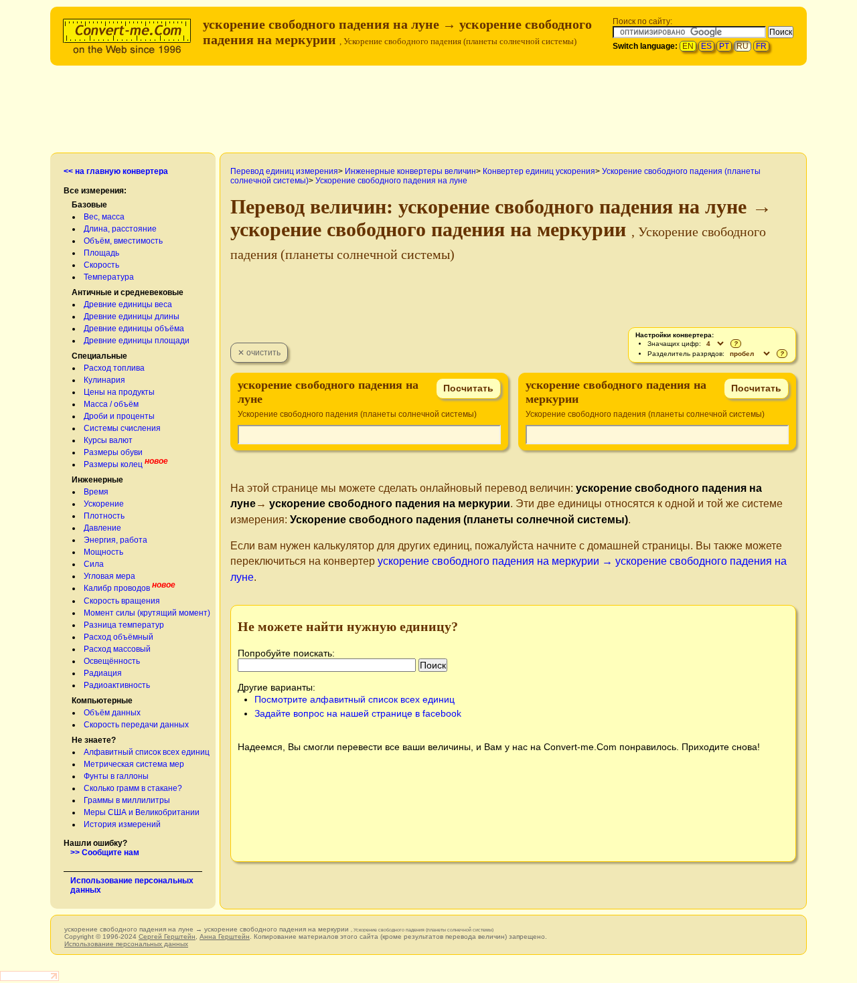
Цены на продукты (119, 392)
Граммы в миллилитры (127, 800)
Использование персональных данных (126, 944)
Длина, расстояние (120, 229)
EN (688, 46)
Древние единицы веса (128, 304)
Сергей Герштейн (167, 936)
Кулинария (104, 380)
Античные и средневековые (127, 292)
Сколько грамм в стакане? (133, 788)
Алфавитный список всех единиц (147, 752)
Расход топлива (114, 368)
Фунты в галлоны (116, 776)
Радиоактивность (117, 685)
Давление (102, 528)
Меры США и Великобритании (142, 812)
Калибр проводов (117, 588)
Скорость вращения (122, 601)
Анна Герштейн (225, 936)
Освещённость (112, 661)
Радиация (103, 673)
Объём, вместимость (123, 241)
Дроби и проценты (119, 416)
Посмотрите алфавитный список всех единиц (354, 699)
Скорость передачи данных (136, 724)
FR (761, 46)
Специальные (99, 356)
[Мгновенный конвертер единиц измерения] (130, 34)
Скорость (101, 265)
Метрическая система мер (134, 764)
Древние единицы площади (136, 340)
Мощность (103, 552)
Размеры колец (113, 464)
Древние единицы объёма (134, 328)
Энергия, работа (115, 540)
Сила (94, 564)
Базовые (89, 204)
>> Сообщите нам (104, 852)
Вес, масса (104, 216)
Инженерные (97, 479)
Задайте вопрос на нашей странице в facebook (357, 713)
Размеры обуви (113, 452)
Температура (109, 277)
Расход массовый (117, 649)
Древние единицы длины (131, 316)
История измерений (122, 824)
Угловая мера (109, 576)
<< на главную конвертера (116, 171)
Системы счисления (122, 428)
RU (742, 46)
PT (724, 46)
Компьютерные (102, 700)
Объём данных (112, 712)
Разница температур (124, 625)
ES (706, 46)
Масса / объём (111, 404)
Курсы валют (108, 440)
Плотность (104, 516)
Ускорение (104, 504)
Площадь (101, 253)
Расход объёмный (118, 637)
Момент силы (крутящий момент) (147, 613)
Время (96, 492)
